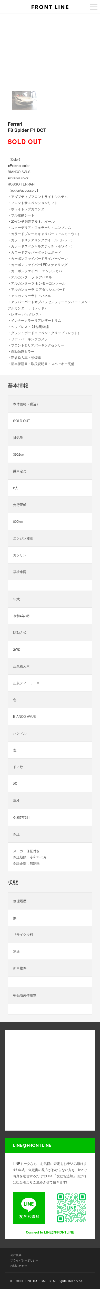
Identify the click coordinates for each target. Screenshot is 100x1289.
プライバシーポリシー (24, 1260)
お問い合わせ (18, 1265)
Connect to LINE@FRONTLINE (50, 1232)
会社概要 (16, 1255)
